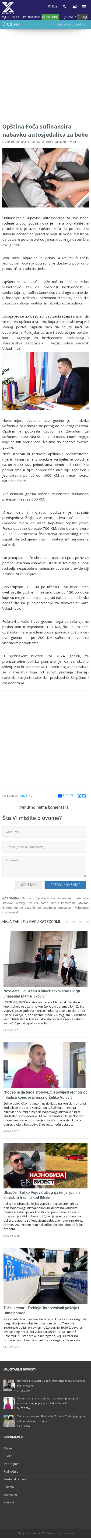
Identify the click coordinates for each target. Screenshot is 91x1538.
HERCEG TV (64, 24)
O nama (9, 1487)
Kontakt (9, 1502)
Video (16, 17)
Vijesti (6, 17)
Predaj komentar (65, 885)
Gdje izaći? (68, 17)
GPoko (8, 1456)
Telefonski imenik (15, 1479)
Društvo (26, 795)
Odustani (28, 885)
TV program (31, 17)
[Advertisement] (45, 76)
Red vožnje (11, 1471)
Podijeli (68, 795)
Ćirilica (52, 6)
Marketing (10, 1494)
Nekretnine (50, 17)
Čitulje (83, 17)
